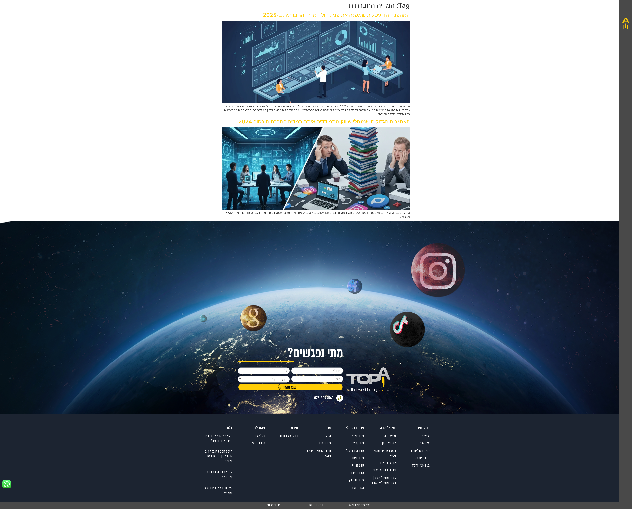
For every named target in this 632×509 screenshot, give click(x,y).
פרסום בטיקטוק (356, 480)
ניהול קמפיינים (357, 443)
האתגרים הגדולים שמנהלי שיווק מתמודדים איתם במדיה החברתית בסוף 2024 (324, 121)
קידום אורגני (358, 465)
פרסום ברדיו (325, 443)
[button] (625, 254)
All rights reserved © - (358, 505)
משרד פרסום (357, 487)
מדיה (328, 435)
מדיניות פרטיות (273, 505)
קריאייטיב (425, 435)
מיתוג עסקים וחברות (288, 435)
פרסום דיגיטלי (357, 435)
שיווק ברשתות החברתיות (385, 470)
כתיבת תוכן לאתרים (420, 450)
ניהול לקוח (260, 435)
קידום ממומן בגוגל (355, 450)
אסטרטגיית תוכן (389, 443)
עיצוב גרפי (425, 443)
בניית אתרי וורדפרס (421, 465)
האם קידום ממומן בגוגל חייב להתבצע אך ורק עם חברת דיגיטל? (218, 456)
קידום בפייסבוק (357, 472)
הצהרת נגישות (316, 505)
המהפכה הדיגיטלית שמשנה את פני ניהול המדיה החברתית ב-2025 (336, 15)
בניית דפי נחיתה (422, 457)
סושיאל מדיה (390, 435)
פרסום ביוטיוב (357, 457)
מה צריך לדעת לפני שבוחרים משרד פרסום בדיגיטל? (218, 438)
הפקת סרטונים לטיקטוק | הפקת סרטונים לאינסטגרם (384, 480)
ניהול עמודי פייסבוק (388, 462)
